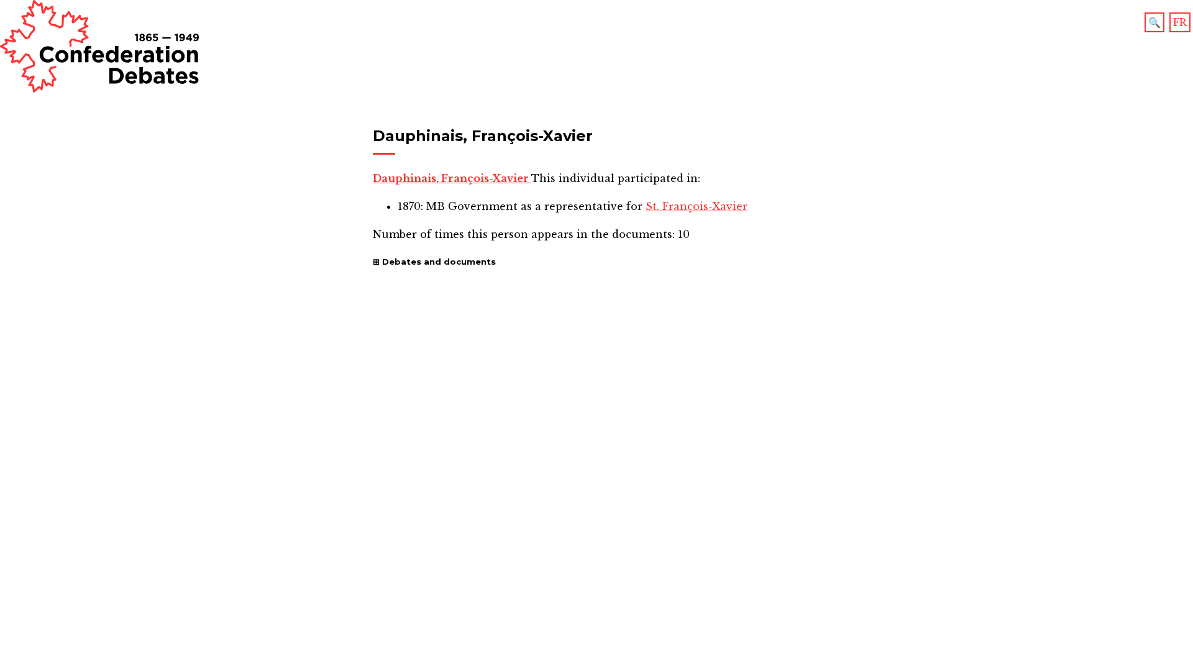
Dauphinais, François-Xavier (452, 178)
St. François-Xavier (696, 206)
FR (1180, 22)
